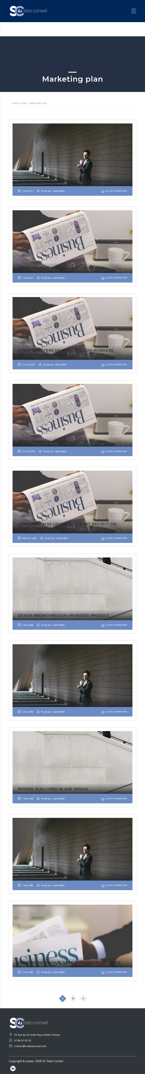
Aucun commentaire (116, 191)
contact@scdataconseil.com (30, 1046)
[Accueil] (28, 11)
